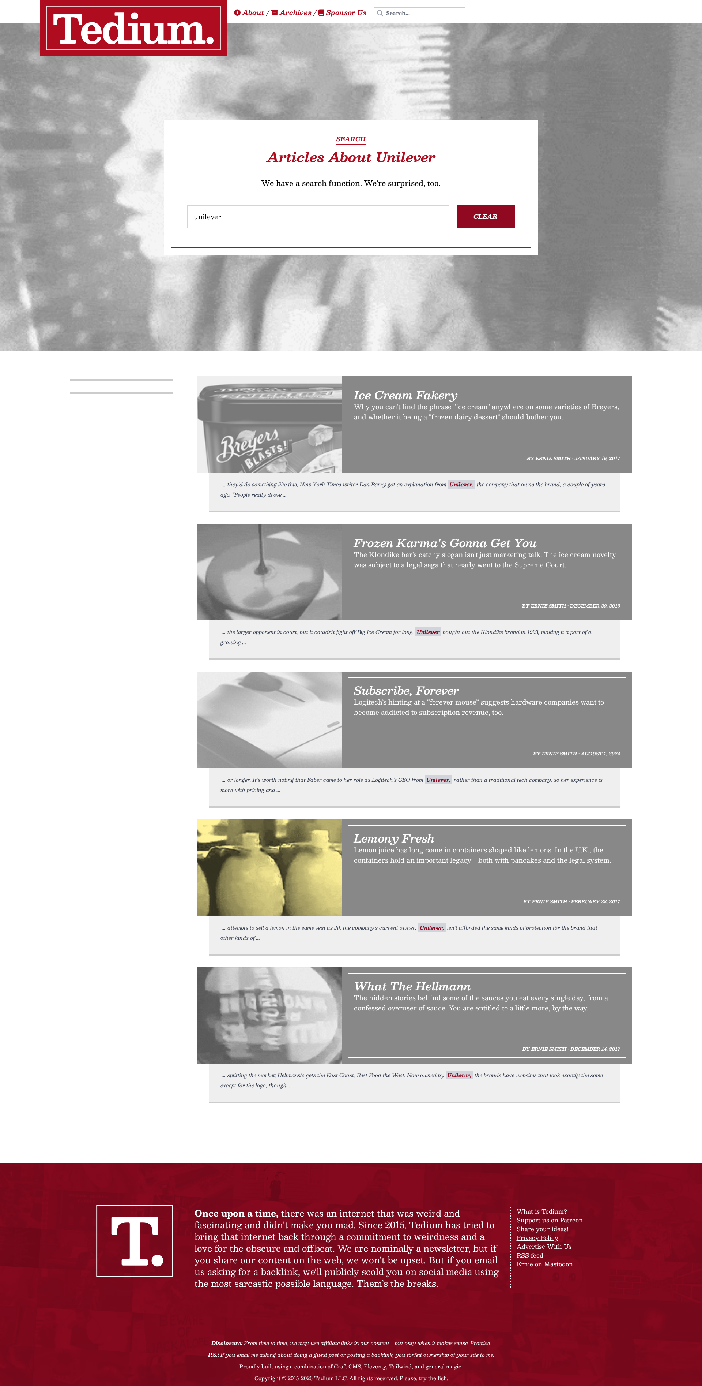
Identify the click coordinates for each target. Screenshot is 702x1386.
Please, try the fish (423, 1378)
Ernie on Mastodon (545, 1264)
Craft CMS (347, 1366)
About (253, 12)
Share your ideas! (543, 1229)
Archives (295, 12)
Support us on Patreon (550, 1220)
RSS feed (530, 1255)
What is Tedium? (542, 1211)
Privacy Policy (537, 1238)
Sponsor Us (346, 12)
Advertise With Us (544, 1246)
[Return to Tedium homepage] (133, 28)
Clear (485, 216)
